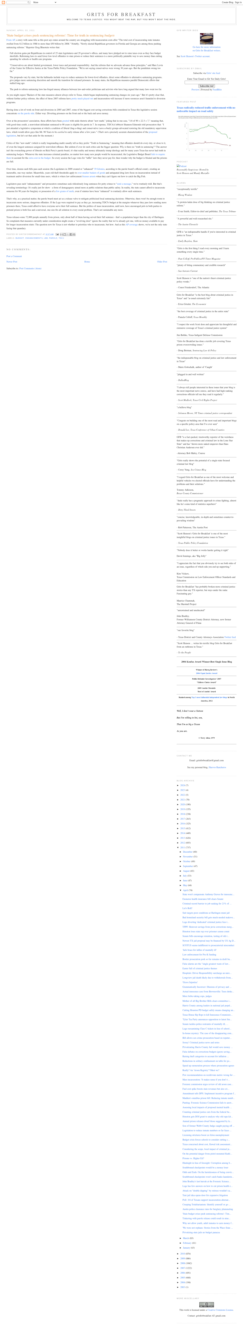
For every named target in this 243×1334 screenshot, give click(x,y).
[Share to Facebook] (71, 234)
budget (20, 238)
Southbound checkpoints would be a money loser (205, 1167)
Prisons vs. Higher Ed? (193, 1158)
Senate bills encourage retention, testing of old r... (205, 936)
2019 (183, 809)
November (188, 856)
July (185, 875)
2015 (183, 828)
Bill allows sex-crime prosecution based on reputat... (207, 1037)
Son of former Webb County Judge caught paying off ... (208, 1125)
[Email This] (61, 234)
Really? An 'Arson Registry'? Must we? (200, 1070)
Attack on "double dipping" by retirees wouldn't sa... (207, 1190)
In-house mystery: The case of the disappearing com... (207, 1033)
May (185, 885)
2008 (183, 1263)
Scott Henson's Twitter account (195, 56)
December (188, 851)
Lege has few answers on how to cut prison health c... (207, 1186)
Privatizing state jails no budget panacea (201, 1232)
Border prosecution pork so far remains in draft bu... (207, 959)
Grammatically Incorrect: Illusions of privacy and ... (207, 986)
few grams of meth (65, 191)
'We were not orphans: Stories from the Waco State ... (207, 1227)
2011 (183, 847)
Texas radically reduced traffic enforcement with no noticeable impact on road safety (206, 109)
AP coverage (132, 224)
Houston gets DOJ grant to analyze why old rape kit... (207, 1116)
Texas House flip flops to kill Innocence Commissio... (207, 1014)
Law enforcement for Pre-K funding (199, 954)
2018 (183, 813)
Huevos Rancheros (217, 767)
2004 (183, 1282)
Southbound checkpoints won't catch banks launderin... (208, 1176)
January (187, 1247)
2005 (183, 1277)
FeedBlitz (217, 89)
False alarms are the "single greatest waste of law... (206, 963)
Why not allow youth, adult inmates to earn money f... (207, 1223)
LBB (46, 238)
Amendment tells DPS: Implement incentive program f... (209, 1093)
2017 (183, 818)
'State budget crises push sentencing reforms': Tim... (206, 1213)
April (186, 890)
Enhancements (34, 238)
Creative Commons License (220, 1309)
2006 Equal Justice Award (206, 673)
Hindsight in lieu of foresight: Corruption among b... (207, 1162)
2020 (183, 804)
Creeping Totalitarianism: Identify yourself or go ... (206, 1204)
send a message (124, 183)
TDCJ (61, 238)
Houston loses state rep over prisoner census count (205, 931)
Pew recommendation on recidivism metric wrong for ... (208, 1074)
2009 (183, 1258)
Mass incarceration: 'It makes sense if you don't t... (206, 1079)
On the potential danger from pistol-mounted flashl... (207, 1153)
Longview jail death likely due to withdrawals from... (207, 977)
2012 (183, 842)
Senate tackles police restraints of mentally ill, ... (205, 1023)
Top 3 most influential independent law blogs (209, 697)
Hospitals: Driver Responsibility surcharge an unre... (207, 973)
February (187, 1242)
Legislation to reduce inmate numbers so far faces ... (207, 1130)
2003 (183, 1287)
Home (87, 261)
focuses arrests (89, 176)
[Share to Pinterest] (74, 234)
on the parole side (26, 113)
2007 (183, 1267)
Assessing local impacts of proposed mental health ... (207, 1107)
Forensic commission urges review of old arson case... (207, 1084)
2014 (183, 833)
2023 (183, 790)
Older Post (162, 261)
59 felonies (99, 168)
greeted (65, 120)
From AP (10, 39)
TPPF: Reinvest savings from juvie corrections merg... (208, 926)
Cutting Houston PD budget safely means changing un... (208, 1010)
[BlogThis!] (64, 234)
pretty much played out (82, 98)
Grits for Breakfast (121, 14)
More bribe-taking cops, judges (197, 996)
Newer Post (11, 261)
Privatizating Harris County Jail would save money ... (207, 1047)
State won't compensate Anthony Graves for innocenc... (208, 894)
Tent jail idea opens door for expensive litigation (205, 1195)
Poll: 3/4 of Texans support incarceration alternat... (206, 1199)
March (186, 1238)
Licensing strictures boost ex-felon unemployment (205, 1135)
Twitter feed (230, 637)
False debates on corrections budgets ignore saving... (207, 1051)
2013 (183, 837)
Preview (195, 89)
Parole (53, 238)
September (188, 866)
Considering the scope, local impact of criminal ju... (206, 1149)
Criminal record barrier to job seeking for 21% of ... (207, 903)
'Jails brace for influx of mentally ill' (199, 949)
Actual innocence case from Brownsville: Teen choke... (208, 991)
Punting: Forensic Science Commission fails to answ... (207, 1102)
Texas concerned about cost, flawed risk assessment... (207, 1144)
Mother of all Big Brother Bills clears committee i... (206, 1000)
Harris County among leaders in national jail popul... (207, 1005)
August (186, 870)
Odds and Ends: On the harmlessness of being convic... (208, 1172)
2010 (183, 1253)
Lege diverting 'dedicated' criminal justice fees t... (205, 922)
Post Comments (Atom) (30, 268)
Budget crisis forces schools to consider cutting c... (206, 1139)
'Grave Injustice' (190, 982)
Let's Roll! (187, 908)
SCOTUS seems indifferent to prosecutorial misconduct (208, 945)
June (185, 880)
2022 (183, 794)
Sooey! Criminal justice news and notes (200, 1042)
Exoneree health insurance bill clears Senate (202, 898)
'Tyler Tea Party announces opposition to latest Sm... (207, 1019)
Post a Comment (14, 256)
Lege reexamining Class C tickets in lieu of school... (206, 1028)
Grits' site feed (213, 73)
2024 (183, 785)
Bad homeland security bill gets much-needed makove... (208, 917)
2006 (183, 1272)
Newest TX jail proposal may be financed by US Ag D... (209, 940)
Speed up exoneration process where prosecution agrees (208, 1065)
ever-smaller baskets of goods (91, 172)
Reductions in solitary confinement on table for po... (206, 1060)
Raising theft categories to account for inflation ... (205, 1056)
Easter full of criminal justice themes (199, 968)
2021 (183, 799)
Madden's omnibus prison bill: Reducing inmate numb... (208, 1098)
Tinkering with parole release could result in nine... (206, 1218)
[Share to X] (67, 234)
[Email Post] (57, 234)
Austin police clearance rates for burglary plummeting (207, 1209)
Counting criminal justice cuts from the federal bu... (206, 1111)
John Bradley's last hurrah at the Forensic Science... (206, 1181)
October (187, 861)
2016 (183, 823)
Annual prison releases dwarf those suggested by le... (207, 1121)
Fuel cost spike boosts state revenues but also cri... (205, 1088)
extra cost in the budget (40, 157)
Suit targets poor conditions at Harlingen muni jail (206, 912)
